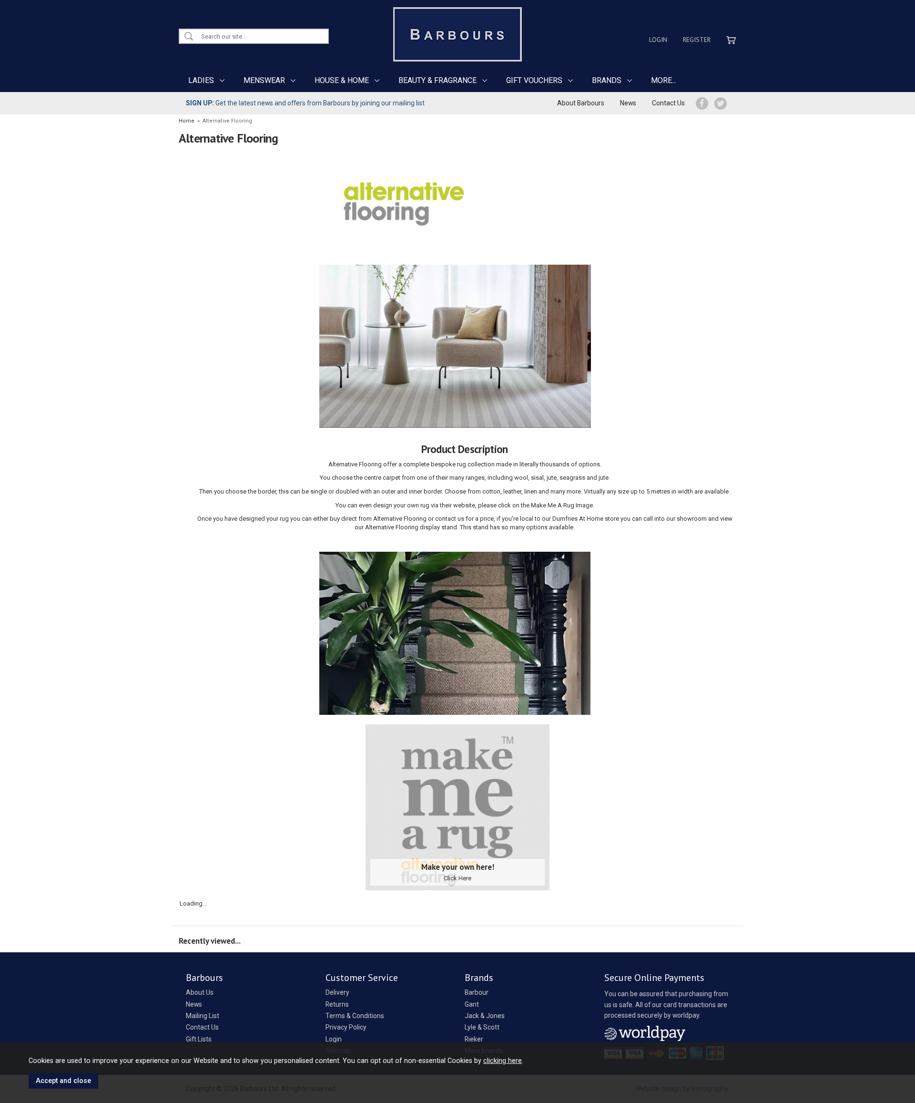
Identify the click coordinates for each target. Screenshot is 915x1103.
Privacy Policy (345, 1027)
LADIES (201, 80)
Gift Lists (199, 1039)
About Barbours (580, 103)
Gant (472, 1004)
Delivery (337, 992)
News (628, 103)
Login (658, 39)
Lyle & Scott (482, 1027)
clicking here (502, 1060)
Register (697, 39)
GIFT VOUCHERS (534, 80)
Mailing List (202, 1016)
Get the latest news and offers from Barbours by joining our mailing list (305, 103)
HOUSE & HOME (342, 80)
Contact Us (668, 103)
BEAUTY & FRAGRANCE (437, 80)
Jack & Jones (485, 1016)
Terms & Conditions (354, 1016)
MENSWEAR (264, 80)
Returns (337, 1004)
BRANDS (606, 80)
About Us (200, 992)
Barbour (476, 992)
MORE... (663, 80)
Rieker (474, 1039)
